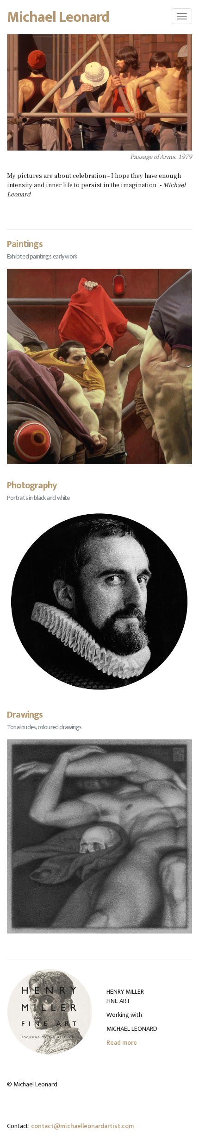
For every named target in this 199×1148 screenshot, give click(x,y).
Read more (121, 1042)
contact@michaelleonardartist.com (82, 1126)
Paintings (25, 244)
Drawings (25, 715)
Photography (31, 485)
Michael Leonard (58, 16)
